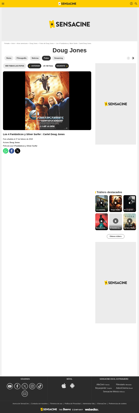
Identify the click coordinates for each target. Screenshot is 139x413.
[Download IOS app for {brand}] (65, 385)
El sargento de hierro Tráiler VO (130, 210)
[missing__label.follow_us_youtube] (10, 386)
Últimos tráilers (116, 236)
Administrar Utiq (89, 404)
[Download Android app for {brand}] (74, 385)
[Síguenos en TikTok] (40, 386)
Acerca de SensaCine (21, 404)
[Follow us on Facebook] (17, 386)
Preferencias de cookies (118, 404)
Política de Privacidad (73, 404)
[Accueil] (67, 3)
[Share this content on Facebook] (11, 151)
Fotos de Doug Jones (47, 43)
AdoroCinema (122, 388)
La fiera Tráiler (129, 228)
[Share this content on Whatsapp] (5, 151)
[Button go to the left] (128, 58)
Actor (13, 43)
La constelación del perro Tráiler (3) (102, 210)
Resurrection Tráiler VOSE (102, 228)
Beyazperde (100, 388)
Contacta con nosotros (39, 404)
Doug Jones (34, 43)
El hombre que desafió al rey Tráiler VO (116, 228)
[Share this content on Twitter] (17, 151)
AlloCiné (100, 384)
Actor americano (22, 43)
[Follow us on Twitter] (25, 386)
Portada (7, 43)
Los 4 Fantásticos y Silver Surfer (23, 146)
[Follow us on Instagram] (32, 386)
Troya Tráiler (115, 210)
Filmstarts (120, 384)
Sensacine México (111, 391)
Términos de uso (56, 404)
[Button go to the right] (133, 58)
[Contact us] (25, 394)
